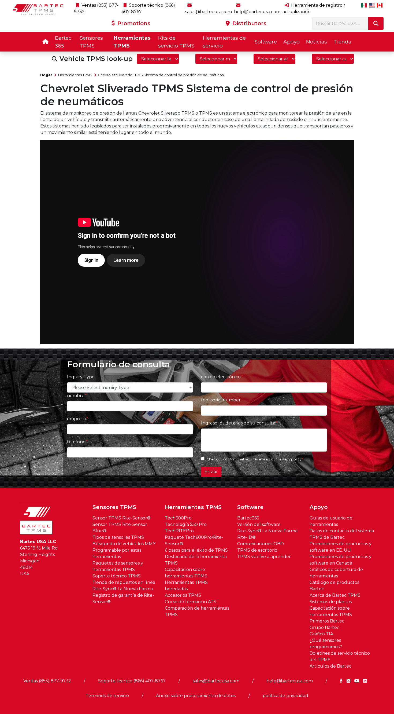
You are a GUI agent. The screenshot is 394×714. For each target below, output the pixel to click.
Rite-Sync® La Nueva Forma (122, 588)
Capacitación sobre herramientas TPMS (186, 572)
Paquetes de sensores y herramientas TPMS (117, 566)
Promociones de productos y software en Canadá (340, 560)
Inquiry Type (81, 376)
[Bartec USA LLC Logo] (38, 9)
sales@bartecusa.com (216, 680)
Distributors (248, 23)
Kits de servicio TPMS (176, 42)
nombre (75, 395)
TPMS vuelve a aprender (264, 556)
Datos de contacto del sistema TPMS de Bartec (342, 534)
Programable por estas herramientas (116, 553)
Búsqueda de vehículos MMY (123, 543)
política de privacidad (285, 695)
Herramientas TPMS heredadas (186, 585)
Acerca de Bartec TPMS (335, 595)
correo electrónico (221, 376)
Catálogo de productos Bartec (334, 585)
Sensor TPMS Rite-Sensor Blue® (119, 527)
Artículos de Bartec (330, 666)
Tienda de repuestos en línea (123, 582)
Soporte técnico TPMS (116, 575)
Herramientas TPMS (132, 42)
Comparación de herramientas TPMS (197, 611)
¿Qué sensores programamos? (326, 643)
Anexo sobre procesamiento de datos (196, 695)
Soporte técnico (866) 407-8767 (132, 680)
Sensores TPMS (91, 42)
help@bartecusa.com (289, 680)
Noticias (316, 41)
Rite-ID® (246, 537)
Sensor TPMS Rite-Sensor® (121, 518)
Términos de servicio (107, 695)
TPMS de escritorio (257, 550)
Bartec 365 (63, 42)
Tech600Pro (178, 518)
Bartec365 (248, 518)
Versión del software (259, 524)
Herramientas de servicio (224, 42)
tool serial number (221, 399)
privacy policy (290, 459)
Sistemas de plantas (331, 601)
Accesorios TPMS (183, 595)
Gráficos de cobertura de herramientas (336, 572)
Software (265, 41)
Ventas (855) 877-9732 (47, 680)
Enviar (211, 471)
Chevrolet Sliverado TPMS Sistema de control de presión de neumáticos (161, 75)
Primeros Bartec (327, 621)
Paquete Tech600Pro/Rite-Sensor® (194, 540)
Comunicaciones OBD (260, 543)
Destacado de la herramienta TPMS (196, 560)
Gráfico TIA (321, 633)
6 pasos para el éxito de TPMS (196, 550)
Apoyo (291, 41)
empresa (76, 418)
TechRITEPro (179, 530)
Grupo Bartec (324, 627)
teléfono (76, 441)
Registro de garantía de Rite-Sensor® (123, 598)
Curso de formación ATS (190, 601)
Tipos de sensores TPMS (118, 537)
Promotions (133, 23)
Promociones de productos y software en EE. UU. (340, 547)
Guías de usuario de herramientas (331, 521)
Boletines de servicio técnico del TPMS (340, 656)
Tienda (342, 41)
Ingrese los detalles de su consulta (238, 423)
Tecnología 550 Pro (186, 524)
